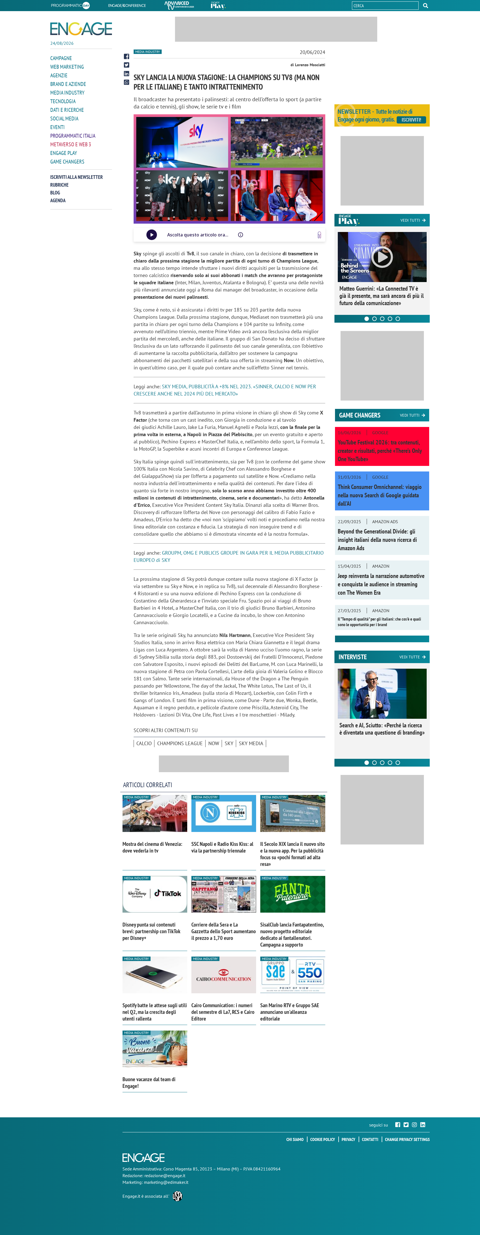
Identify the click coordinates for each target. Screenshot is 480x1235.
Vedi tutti (410, 220)
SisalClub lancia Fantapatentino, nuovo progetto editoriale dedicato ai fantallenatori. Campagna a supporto (292, 934)
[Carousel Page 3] (382, 319)
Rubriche (59, 185)
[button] (425, 5)
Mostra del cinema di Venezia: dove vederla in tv (152, 847)
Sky (229, 743)
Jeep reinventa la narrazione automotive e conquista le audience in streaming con (381, 584)
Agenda (58, 200)
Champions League (180, 743)
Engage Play (63, 153)
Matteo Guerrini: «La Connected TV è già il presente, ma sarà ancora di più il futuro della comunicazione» (381, 296)
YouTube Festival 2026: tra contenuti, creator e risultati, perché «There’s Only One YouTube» (380, 450)
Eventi (57, 127)
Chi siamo (295, 1139)
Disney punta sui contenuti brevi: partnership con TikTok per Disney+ (151, 931)
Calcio (144, 743)
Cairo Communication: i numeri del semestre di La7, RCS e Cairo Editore (222, 1012)
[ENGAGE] (81, 28)
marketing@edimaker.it (166, 1182)
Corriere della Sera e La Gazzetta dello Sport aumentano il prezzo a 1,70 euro (223, 931)
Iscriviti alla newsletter (76, 177)
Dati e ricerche (67, 109)
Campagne (61, 58)
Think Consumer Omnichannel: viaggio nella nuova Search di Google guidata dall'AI (380, 495)
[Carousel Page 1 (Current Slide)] (366, 319)
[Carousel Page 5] (398, 319)
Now (213, 743)
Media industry (147, 52)
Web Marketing (67, 66)
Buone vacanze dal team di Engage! (149, 1082)
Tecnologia (63, 101)
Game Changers (67, 161)
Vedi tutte (409, 657)
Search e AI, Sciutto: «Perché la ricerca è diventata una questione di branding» (382, 728)
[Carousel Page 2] (374, 319)
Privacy (348, 1139)
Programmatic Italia (72, 135)
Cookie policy (322, 1139)
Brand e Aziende (68, 84)
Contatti (370, 1139)
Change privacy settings (407, 1139)
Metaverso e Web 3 (70, 144)
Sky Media (251, 743)
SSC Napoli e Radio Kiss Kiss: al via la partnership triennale (222, 847)
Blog (55, 192)
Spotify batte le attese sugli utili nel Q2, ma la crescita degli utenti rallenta (154, 1012)
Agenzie (59, 75)
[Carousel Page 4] (390, 319)
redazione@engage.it (164, 1175)
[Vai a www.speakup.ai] (319, 234)
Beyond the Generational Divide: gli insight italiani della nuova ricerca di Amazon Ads (377, 539)
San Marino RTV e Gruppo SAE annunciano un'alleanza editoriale (289, 1012)
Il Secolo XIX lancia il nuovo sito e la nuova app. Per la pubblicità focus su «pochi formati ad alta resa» (292, 854)
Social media (64, 118)
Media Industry (67, 92)
